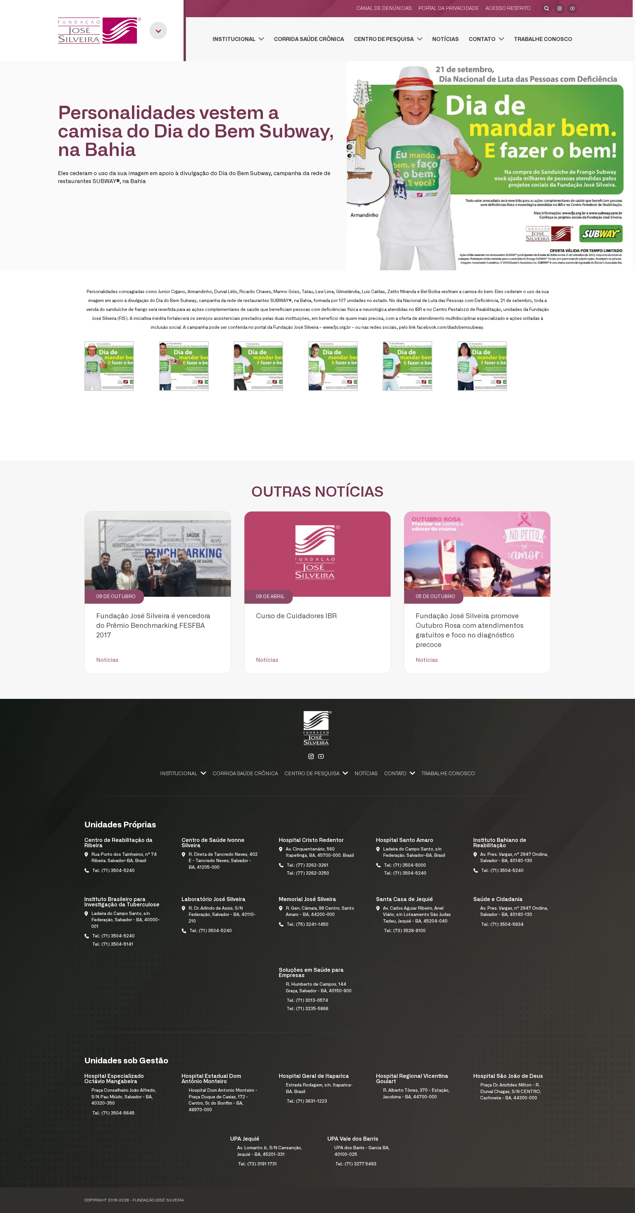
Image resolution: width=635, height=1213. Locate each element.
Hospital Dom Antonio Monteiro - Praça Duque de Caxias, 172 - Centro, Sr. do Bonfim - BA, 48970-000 (223, 1100)
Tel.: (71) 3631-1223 (307, 1101)
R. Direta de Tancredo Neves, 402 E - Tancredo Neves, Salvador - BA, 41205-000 (223, 861)
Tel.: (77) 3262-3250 (308, 873)
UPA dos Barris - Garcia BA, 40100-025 (362, 1151)
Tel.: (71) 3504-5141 (112, 944)
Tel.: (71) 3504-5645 (113, 1113)
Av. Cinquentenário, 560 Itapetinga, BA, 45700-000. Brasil (320, 852)
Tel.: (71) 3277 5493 (355, 1164)
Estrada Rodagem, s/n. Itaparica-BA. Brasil (319, 1088)
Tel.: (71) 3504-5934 (502, 925)
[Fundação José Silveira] (99, 31)
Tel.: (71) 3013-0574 (307, 1001)
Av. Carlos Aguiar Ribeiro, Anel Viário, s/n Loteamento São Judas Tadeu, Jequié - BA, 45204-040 (417, 915)
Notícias (445, 39)
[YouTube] (572, 9)
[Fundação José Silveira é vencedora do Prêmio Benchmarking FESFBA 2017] (158, 554)
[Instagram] (559, 9)
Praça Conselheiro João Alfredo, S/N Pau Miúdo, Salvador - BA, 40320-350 (123, 1097)
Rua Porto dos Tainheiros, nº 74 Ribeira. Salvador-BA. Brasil (124, 858)
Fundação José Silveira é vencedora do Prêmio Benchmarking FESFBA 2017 (153, 626)
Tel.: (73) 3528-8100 (405, 931)
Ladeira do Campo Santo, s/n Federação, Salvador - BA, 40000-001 (125, 920)
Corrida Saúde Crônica (309, 39)
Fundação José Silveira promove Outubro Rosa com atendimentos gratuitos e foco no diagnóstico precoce (470, 630)
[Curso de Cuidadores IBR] (317, 554)
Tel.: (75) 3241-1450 (307, 925)
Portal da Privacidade (448, 8)
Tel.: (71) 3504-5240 (113, 871)
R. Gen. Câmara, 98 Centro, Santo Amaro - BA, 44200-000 (320, 911)
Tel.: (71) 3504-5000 (405, 865)
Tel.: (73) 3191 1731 (257, 1164)
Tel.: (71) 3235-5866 (307, 1009)
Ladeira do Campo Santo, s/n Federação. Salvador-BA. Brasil (414, 852)
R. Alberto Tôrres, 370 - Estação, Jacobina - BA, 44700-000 (416, 1093)
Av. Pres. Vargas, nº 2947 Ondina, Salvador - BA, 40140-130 (514, 858)
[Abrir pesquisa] (546, 9)
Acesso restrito (508, 8)
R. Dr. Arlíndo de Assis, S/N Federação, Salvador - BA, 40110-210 (222, 915)
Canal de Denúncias (384, 8)
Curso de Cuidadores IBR (296, 616)
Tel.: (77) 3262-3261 (307, 865)
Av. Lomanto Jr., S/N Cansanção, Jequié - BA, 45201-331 (269, 1151)
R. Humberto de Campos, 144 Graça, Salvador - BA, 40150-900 (319, 987)
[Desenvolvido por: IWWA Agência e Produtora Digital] (542, 1200)
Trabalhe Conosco (543, 39)
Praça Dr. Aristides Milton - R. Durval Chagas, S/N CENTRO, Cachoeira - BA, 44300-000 (510, 1091)
